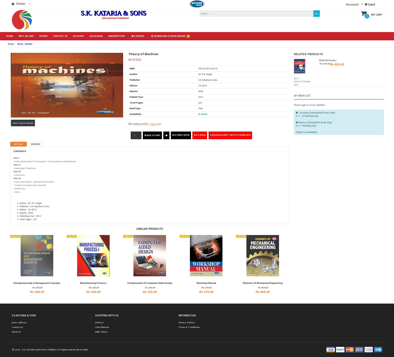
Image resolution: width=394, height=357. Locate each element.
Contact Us (60, 35)
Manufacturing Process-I (51, 283)
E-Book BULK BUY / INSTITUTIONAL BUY (230, 135)
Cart (371, 4)
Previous (6, 71)
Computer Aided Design (277, 283)
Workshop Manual (164, 283)
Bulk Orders (101, 332)
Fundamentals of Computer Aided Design (107, 283)
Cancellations (102, 327)
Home (9, 35)
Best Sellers (26, 35)
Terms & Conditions (189, 327)
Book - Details (25, 44)
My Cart (376, 14)
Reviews (35, 144)
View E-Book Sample (23, 123)
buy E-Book (200, 135)
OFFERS (43, 35)
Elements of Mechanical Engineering (220, 283)
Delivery (99, 322)
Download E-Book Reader (169, 35)
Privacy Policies (187, 322)
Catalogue (96, 35)
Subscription (116, 35)
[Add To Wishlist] (166, 135)
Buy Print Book (180, 135)
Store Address (19, 322)
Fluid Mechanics (327, 60)
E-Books (139, 35)
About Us (16, 332)
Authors (78, 35)
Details (18, 144)
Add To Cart (153, 135)
